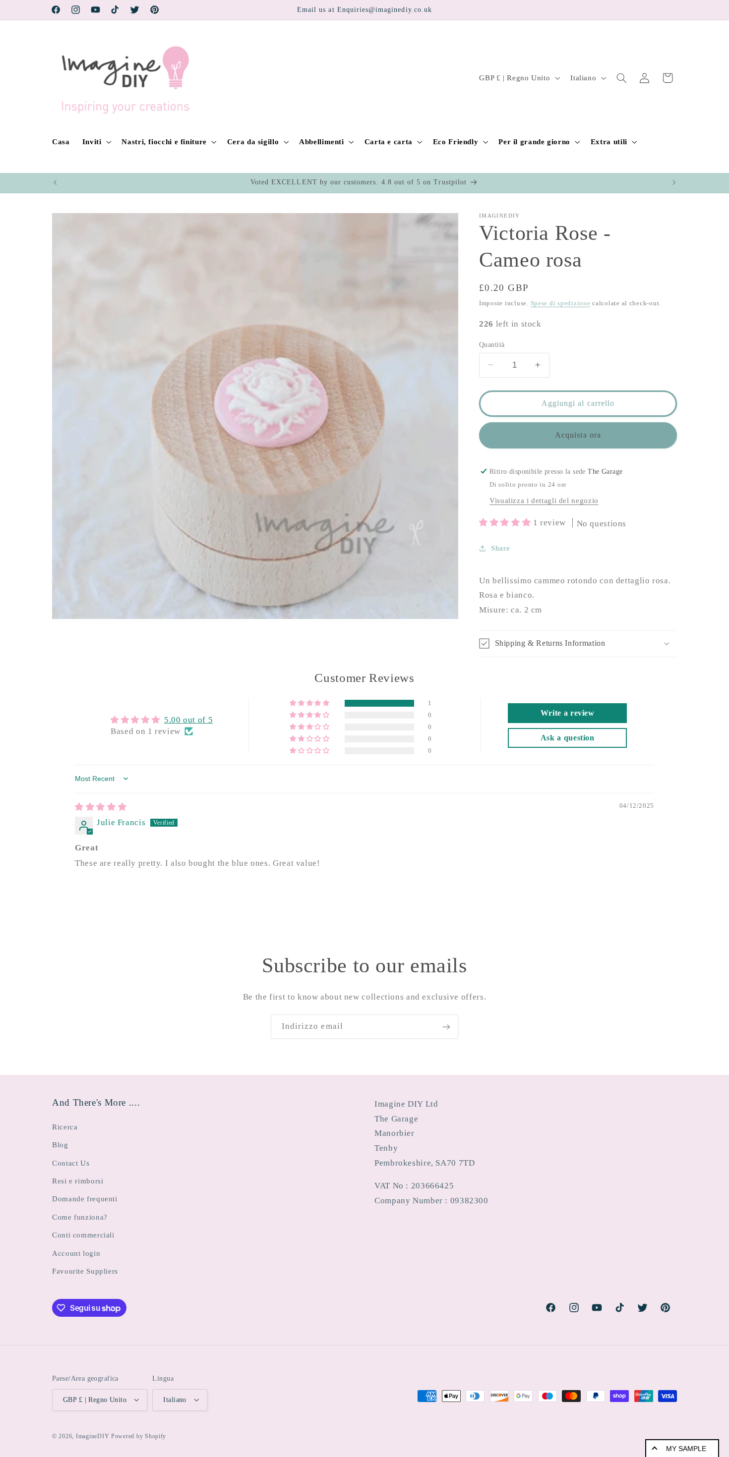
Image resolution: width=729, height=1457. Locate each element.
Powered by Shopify (138, 1436)
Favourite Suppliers (85, 1271)
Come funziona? (80, 1217)
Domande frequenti (85, 1199)
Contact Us (70, 1163)
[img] (100, 806)
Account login (76, 1253)
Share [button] (500, 548)
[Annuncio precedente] (55, 183)
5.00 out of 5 (188, 719)
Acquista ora (578, 434)
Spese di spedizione (561, 302)
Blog (60, 1145)
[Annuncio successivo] (674, 183)
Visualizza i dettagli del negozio (544, 500)
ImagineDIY (92, 1436)
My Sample (686, 1449)
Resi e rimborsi (77, 1180)
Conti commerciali (83, 1235)
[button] (96, 142)
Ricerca (64, 1126)
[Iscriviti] (446, 1026)
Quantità (491, 344)
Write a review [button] (568, 713)
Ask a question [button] (568, 737)
